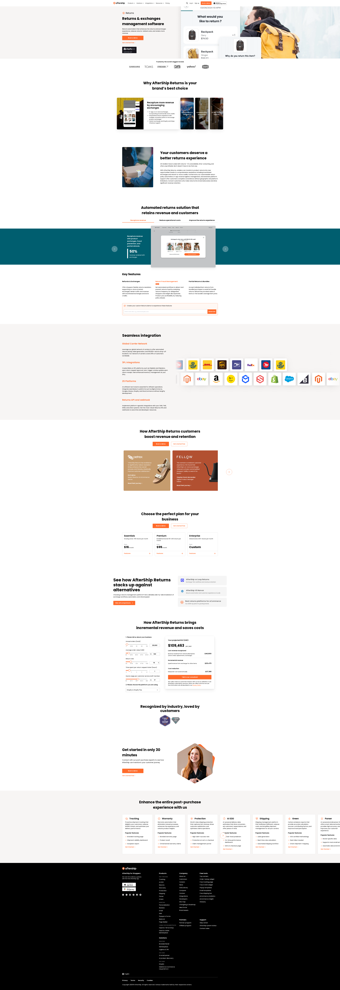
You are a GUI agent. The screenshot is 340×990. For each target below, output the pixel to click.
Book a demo (206, 3)
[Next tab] (225, 249)
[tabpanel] (170, 262)
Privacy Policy (197, 685)
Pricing (167, 3)
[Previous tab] (115, 249)
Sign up (197, 3)
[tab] (138, 220)
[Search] (187, 3)
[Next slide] (229, 472)
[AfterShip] (119, 3)
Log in (191, 3)
